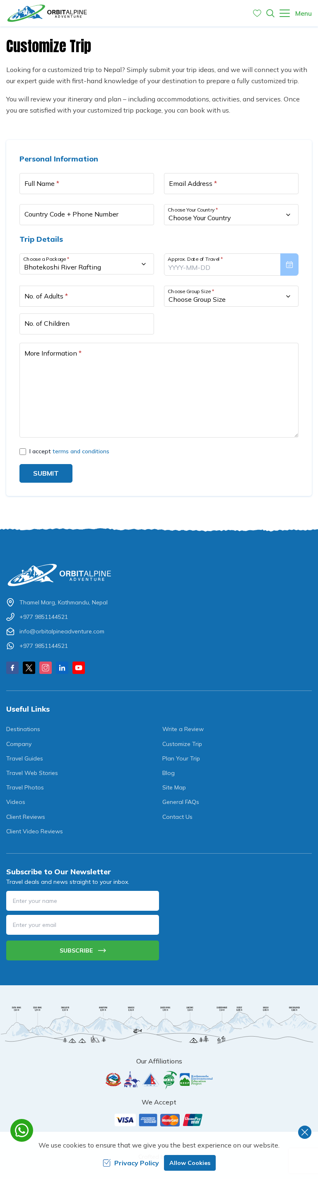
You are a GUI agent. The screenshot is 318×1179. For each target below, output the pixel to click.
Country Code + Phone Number (71, 214)
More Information (53, 353)
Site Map (174, 787)
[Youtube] (78, 668)
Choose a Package (46, 259)
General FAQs (180, 802)
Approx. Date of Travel (195, 259)
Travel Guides (24, 758)
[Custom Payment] (159, 1119)
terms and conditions (81, 451)
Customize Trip (182, 744)
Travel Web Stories (32, 773)
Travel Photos (25, 787)
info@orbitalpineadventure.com (61, 631)
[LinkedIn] (62, 668)
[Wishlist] (257, 13)
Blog (168, 773)
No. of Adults (46, 296)
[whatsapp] (21, 1130)
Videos (15, 802)
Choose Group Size (191, 291)
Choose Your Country (193, 210)
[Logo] (159, 575)
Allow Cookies (189, 1163)
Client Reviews (25, 816)
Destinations (23, 729)
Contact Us (177, 816)
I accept (69, 451)
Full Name (41, 183)
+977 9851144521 (43, 617)
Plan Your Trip (181, 758)
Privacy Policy (136, 1163)
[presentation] (231, 264)
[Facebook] (12, 668)
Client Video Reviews (34, 831)
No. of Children (47, 323)
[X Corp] (29, 668)
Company (18, 744)
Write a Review (183, 729)
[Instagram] (45, 668)
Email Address (193, 183)
